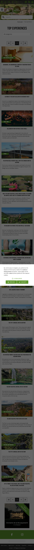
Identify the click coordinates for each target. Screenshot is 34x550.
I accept (23, 282)
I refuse (12, 282)
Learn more (18, 278)
